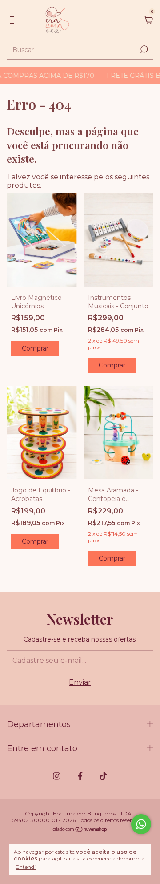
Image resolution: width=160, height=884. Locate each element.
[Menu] (13, 20)
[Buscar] (143, 49)
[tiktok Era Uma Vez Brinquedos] (103, 776)
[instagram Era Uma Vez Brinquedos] (56, 776)
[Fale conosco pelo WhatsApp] (141, 824)
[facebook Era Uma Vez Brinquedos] (80, 776)
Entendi (26, 867)
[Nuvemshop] (80, 830)
